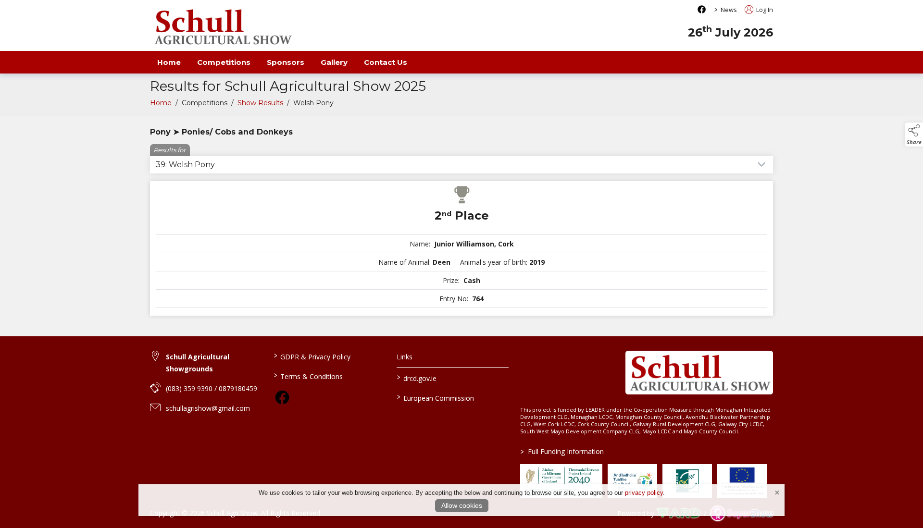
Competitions (223, 62)
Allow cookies (461, 505)
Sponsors (285, 62)
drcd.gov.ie (417, 377)
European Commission (435, 397)
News (729, 9)
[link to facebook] (282, 397)
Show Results (260, 102)
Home (169, 62)
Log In (764, 9)
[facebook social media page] (702, 9)
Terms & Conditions (308, 375)
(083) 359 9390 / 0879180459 (211, 388)
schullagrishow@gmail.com (208, 408)
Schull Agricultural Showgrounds (197, 362)
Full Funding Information (562, 451)
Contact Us (385, 62)
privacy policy (644, 492)
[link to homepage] (222, 26)
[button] (914, 135)
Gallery (334, 62)
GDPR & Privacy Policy (312, 356)
